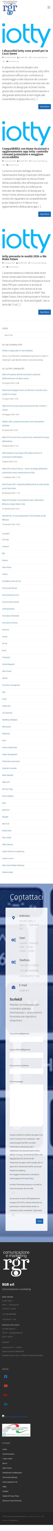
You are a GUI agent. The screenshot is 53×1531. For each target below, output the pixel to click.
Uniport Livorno (7, 858)
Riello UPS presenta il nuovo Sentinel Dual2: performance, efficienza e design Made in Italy (23, 502)
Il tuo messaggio (16, 1082)
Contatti (5, 1491)
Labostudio (6, 706)
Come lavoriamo (8, 1454)
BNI (3, 553)
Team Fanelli (6, 838)
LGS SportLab (7, 713)
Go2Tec (5, 678)
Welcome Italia (7, 872)
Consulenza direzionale (10, 616)
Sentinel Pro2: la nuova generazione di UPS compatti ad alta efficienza (24, 518)
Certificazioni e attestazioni (12, 1473)
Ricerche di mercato (9, 768)
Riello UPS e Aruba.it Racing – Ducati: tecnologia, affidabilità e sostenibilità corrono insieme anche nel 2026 (24, 471)
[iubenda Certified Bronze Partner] (15, 1417)
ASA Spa (5, 540)
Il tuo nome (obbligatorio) (19, 1034)
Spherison (5, 810)
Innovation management (11, 685)
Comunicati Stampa (40, 57)
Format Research (8, 664)
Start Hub (5, 824)
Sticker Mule (6, 831)
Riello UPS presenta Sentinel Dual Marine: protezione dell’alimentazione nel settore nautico (21, 376)
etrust (4, 650)
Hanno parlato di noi (9, 1482)
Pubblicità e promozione (11, 761)
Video (4, 1487)
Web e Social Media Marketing (13, 865)
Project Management (9, 754)
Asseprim (5, 547)
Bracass (5, 560)
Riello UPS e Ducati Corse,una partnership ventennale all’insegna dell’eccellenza (25, 439)
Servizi (4, 1463)
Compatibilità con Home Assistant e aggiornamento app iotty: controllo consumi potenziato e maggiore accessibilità (25, 153)
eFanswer (5, 630)
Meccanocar (6, 727)
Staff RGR (24, 57)
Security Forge (7, 789)
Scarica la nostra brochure (11, 1501)
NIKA (4, 741)
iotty (3, 61)
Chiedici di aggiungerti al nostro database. (17, 351)
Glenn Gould (6, 671)
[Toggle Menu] (49, 7)
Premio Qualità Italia (9, 748)
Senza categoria (8, 796)
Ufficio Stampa (7, 845)
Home (4, 1449)
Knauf (4, 699)
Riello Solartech (7, 775)
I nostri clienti (7, 1459)
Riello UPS (6, 782)
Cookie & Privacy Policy (10, 1496)
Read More (44, 107)
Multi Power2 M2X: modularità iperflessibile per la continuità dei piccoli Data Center (25, 486)
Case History (6, 567)
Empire (4, 637)
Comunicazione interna (10, 602)
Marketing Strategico (9, 720)
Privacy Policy (28, 1179)
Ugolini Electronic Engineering (13, 851)
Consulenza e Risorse (10, 623)
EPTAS (4, 644)
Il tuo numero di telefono (19, 1066)
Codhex (5, 574)
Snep (4, 803)
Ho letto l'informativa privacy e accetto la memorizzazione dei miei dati (26, 1187)
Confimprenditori (8, 609)
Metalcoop (6, 734)
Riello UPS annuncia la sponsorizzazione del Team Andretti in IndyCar (24, 408)
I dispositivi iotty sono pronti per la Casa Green (25, 52)
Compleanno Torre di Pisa (11, 581)
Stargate (5, 817)
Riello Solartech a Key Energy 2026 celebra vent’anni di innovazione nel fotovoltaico (22, 455)
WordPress (14, 1520)
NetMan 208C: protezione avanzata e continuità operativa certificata (23, 424)
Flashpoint (6, 657)
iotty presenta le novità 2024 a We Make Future (24, 258)
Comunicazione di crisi (10, 595)
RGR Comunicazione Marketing (15, 1516)
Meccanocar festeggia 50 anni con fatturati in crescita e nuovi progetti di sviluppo (24, 392)
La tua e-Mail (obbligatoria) (20, 1050)
